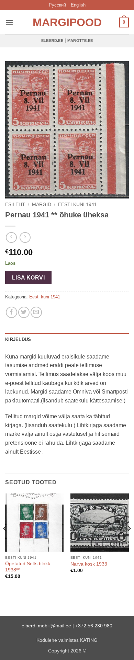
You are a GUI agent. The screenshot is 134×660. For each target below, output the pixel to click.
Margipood (67, 22)
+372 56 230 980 (93, 625)
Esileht (15, 204)
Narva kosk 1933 (88, 564)
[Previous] (5, 542)
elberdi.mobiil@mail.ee (46, 625)
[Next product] (11, 237)
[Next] (128, 542)
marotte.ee (80, 40)
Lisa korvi (28, 278)
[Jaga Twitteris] (24, 312)
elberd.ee (52, 40)
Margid (41, 204)
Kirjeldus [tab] (18, 339)
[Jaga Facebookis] (11, 312)
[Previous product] (25, 237)
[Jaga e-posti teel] (36, 312)
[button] (9, 22)
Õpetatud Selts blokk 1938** (27, 566)
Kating (89, 640)
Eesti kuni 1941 (77, 204)
